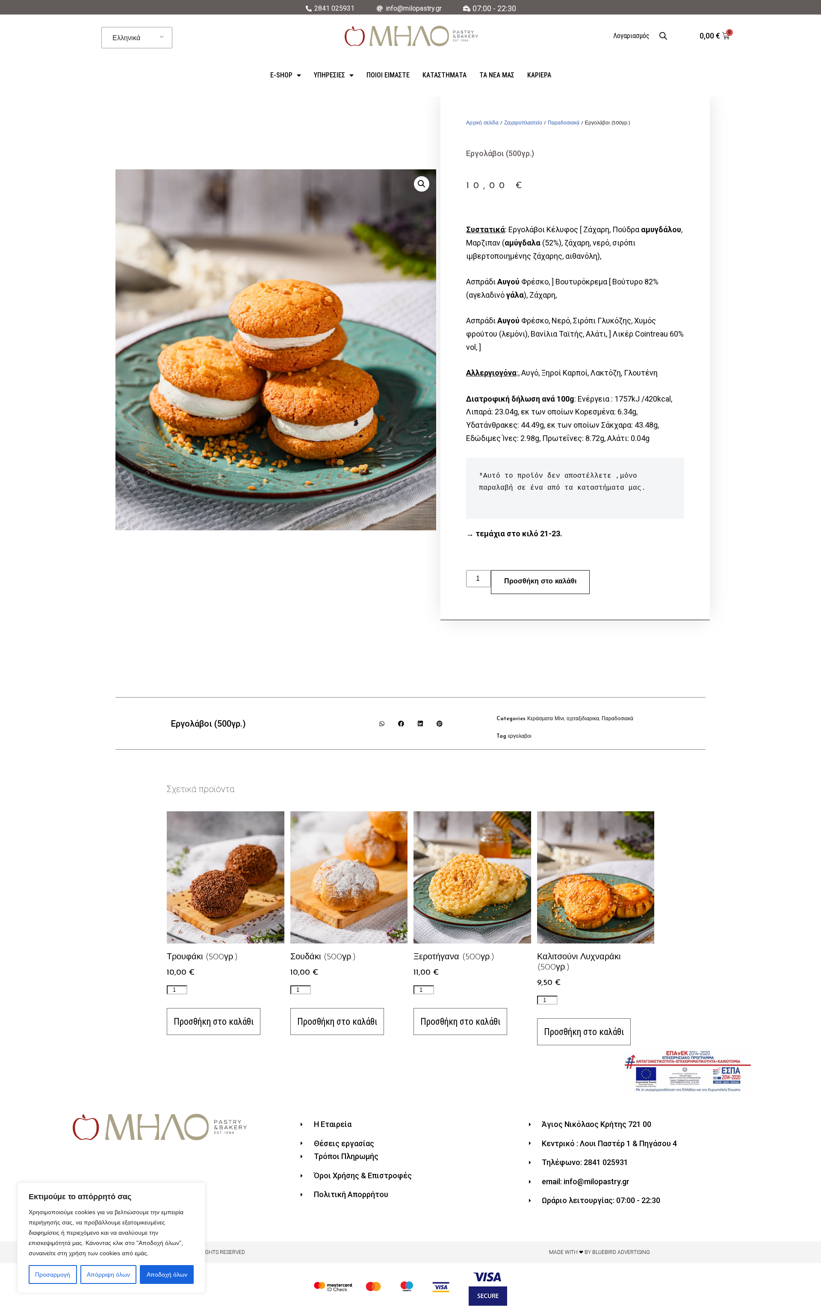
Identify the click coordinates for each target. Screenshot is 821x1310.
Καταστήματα (444, 75)
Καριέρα (539, 75)
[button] (382, 723)
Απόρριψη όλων (108, 1274)
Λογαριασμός (631, 36)
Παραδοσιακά (563, 123)
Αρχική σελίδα (482, 123)
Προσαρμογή (52, 1274)
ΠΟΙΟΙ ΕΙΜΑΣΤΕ (388, 75)
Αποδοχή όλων (167, 1274)
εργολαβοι (520, 736)
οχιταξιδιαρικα (583, 719)
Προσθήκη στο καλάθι (540, 581)
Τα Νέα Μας (496, 75)
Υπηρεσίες (329, 75)
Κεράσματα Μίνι (545, 719)
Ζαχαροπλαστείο (523, 123)
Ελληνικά (126, 37)
